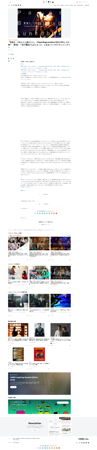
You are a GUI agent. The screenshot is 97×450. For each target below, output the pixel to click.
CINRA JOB (87, 5)
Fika (14, 442)
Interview (67, 5)
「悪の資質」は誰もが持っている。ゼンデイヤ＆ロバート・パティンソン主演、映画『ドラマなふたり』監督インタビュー (61, 340)
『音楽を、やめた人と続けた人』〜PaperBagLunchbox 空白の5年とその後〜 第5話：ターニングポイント (60, 283)
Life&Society (34, 438)
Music (14, 438)
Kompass (17, 442)
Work (38, 438)
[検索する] (77, 2)
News (58, 5)
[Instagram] (13, 5)
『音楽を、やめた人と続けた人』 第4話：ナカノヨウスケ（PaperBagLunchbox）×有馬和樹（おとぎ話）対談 (39, 283)
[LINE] (20, 5)
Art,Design (18, 438)
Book (30, 438)
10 (56, 213)
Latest (55, 5)
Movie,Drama (23, 438)
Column (71, 5)
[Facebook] (16, 5)
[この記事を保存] (9, 61)
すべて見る (68, 235)
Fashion (17, 439)
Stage (27, 438)
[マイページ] (10, 2)
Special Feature (80, 5)
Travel (14, 439)
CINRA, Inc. (83, 439)
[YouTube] (18, 5)
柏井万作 (13, 54)
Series (75, 5)
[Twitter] (11, 5)
